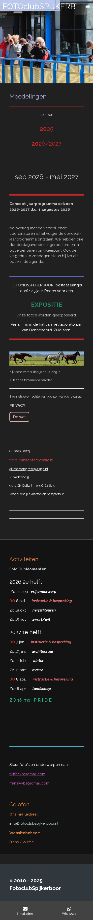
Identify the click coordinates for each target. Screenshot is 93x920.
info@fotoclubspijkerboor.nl (33, 823)
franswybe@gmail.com (29, 783)
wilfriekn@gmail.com (27, 774)
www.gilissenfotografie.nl (31, 460)
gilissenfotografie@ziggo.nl (28, 469)
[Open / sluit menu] (87, 6)
